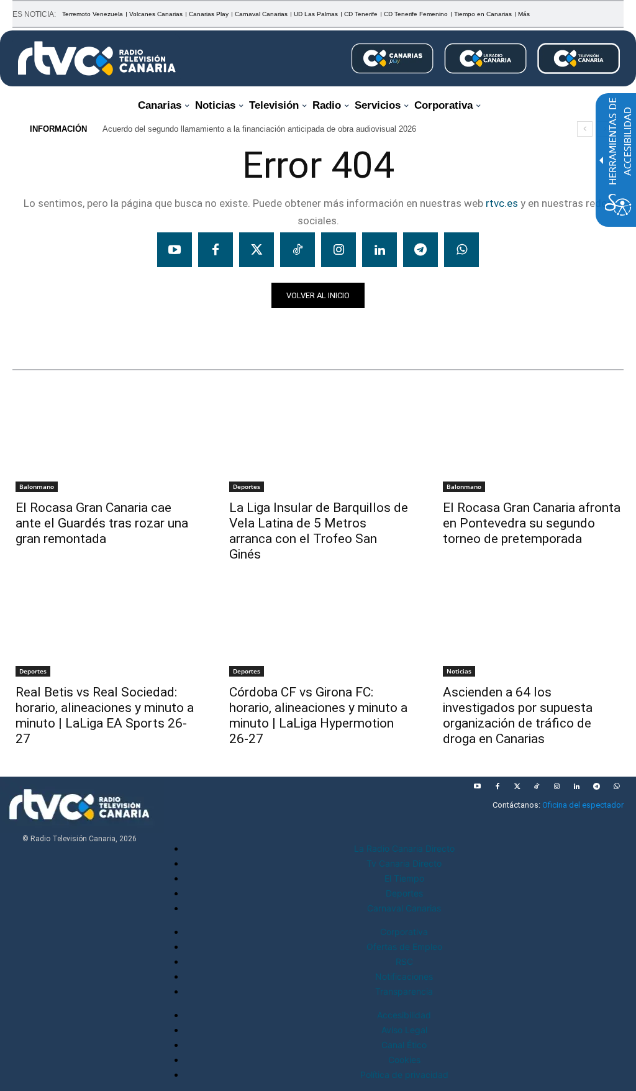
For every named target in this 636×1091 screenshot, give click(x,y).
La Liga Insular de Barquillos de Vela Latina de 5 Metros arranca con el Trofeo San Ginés (318, 531)
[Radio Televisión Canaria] (96, 58)
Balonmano (36, 486)
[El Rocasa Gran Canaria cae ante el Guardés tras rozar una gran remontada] (104, 446)
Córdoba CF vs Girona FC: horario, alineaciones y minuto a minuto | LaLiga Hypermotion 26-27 (318, 715)
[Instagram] (338, 249)
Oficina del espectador (583, 805)
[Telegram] (420, 249)
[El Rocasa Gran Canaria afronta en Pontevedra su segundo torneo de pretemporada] (532, 446)
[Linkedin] (379, 249)
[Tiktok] (297, 249)
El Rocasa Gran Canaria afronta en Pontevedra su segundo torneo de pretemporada (531, 523)
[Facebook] (215, 249)
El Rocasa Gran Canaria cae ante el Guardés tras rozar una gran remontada (102, 523)
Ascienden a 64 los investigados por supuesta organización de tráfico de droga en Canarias (518, 715)
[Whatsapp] (461, 249)
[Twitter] (256, 249)
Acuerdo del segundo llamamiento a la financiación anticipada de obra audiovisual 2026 (259, 129)
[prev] (585, 129)
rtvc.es (502, 203)
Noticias (36, 330)
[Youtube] (174, 249)
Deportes (246, 486)
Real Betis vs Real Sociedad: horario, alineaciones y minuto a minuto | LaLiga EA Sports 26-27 (105, 715)
